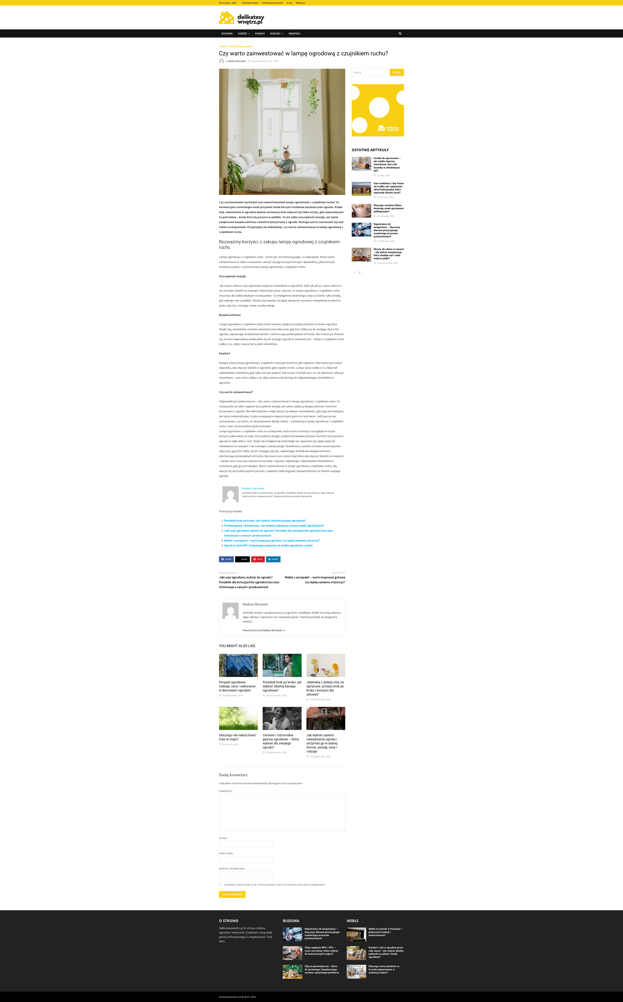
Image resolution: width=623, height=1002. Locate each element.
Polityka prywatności (272, 2)
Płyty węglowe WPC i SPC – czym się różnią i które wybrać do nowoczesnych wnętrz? (321, 950)
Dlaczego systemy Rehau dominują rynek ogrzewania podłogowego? (389, 208)
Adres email (227, 853)
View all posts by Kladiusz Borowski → (264, 630)
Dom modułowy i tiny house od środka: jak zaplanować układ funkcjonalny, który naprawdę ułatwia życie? (389, 188)
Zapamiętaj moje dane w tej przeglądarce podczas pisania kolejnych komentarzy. (275, 884)
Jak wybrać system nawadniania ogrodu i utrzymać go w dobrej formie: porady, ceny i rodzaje (321, 743)
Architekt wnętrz (250, 2)
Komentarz (226, 791)
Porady (260, 33)
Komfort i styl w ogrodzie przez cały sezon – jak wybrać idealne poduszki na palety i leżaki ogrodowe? (386, 952)
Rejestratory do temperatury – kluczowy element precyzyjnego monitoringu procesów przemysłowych (387, 230)
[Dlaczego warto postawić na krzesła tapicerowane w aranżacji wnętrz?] (356, 967)
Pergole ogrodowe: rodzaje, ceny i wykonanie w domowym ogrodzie (237, 686)
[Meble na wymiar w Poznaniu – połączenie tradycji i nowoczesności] (356, 930)
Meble (352, 920)
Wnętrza (294, 33)
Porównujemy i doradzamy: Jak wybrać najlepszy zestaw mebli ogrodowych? (274, 525)
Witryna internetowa (232, 868)
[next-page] (359, 272)
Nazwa (224, 838)
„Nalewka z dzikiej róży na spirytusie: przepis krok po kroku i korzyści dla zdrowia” (325, 688)
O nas (290, 2)
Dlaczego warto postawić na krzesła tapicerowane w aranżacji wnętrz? (384, 969)
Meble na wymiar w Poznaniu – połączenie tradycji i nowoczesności (386, 932)
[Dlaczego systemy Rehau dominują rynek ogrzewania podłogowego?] (361, 206)
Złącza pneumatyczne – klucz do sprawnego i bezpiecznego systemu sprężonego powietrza (322, 969)
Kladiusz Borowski (237, 61)
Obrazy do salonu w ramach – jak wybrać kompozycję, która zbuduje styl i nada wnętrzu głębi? (389, 254)
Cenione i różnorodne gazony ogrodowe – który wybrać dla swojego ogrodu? (281, 741)
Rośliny (275, 33)
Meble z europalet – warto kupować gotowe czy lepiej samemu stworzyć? (272, 540)
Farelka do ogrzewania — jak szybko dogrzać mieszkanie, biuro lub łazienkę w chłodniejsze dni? (387, 164)
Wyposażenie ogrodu (241, 46)
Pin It (259, 559)
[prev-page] (354, 272)
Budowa (227, 33)
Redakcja (300, 2)
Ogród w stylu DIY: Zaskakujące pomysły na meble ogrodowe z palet (268, 545)
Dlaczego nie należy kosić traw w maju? (237, 737)
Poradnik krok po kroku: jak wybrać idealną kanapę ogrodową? (265, 520)
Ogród (242, 33)
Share (228, 559)
